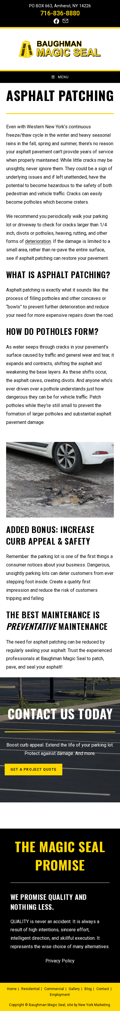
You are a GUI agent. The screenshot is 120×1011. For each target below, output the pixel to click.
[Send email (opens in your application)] (64, 21)
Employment (60, 995)
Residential (30, 989)
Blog (88, 989)
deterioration (38, 241)
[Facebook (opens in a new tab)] (56, 21)
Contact (102, 989)
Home (12, 989)
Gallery (74, 989)
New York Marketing (94, 1005)
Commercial (54, 989)
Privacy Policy (60, 961)
